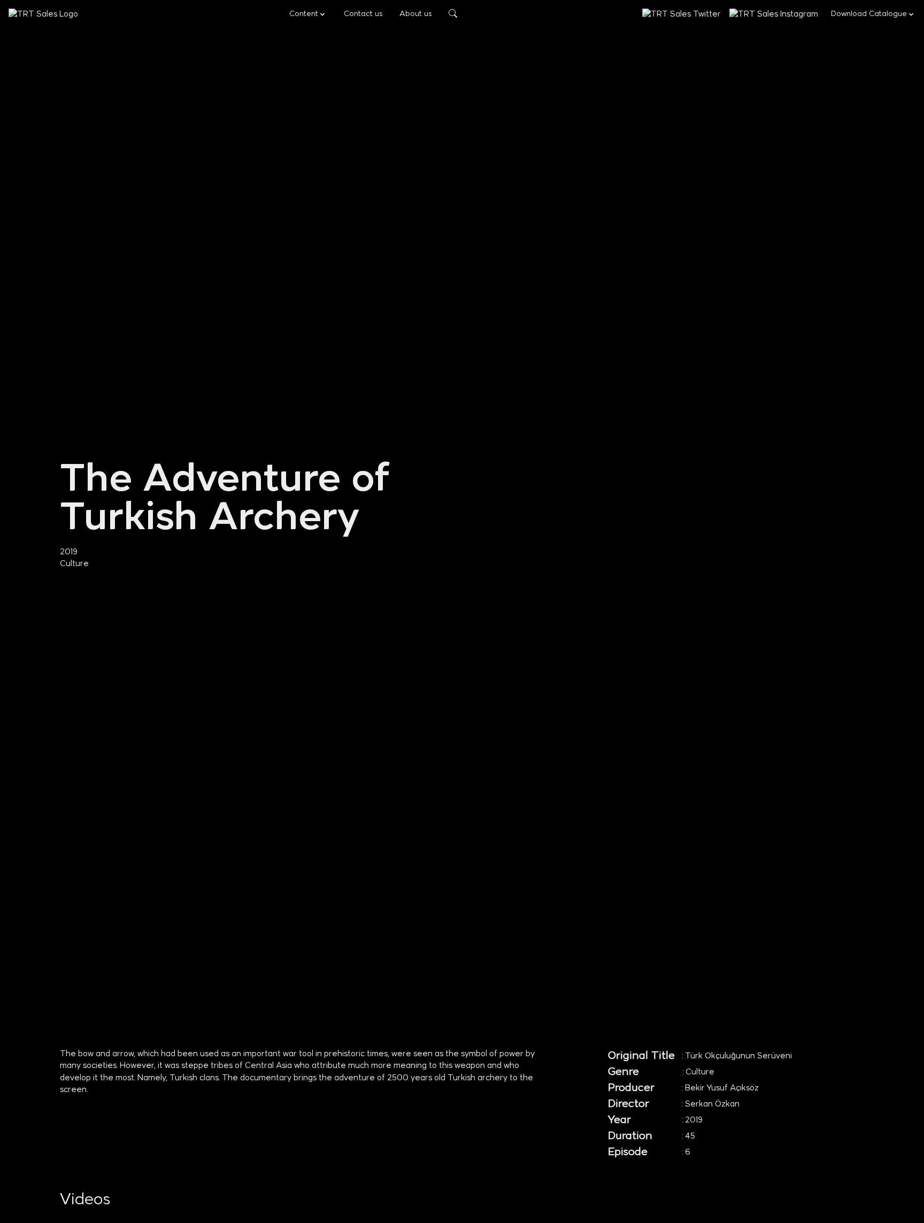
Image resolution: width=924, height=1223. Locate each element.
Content (303, 14)
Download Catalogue (869, 14)
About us (415, 14)
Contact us (363, 14)
